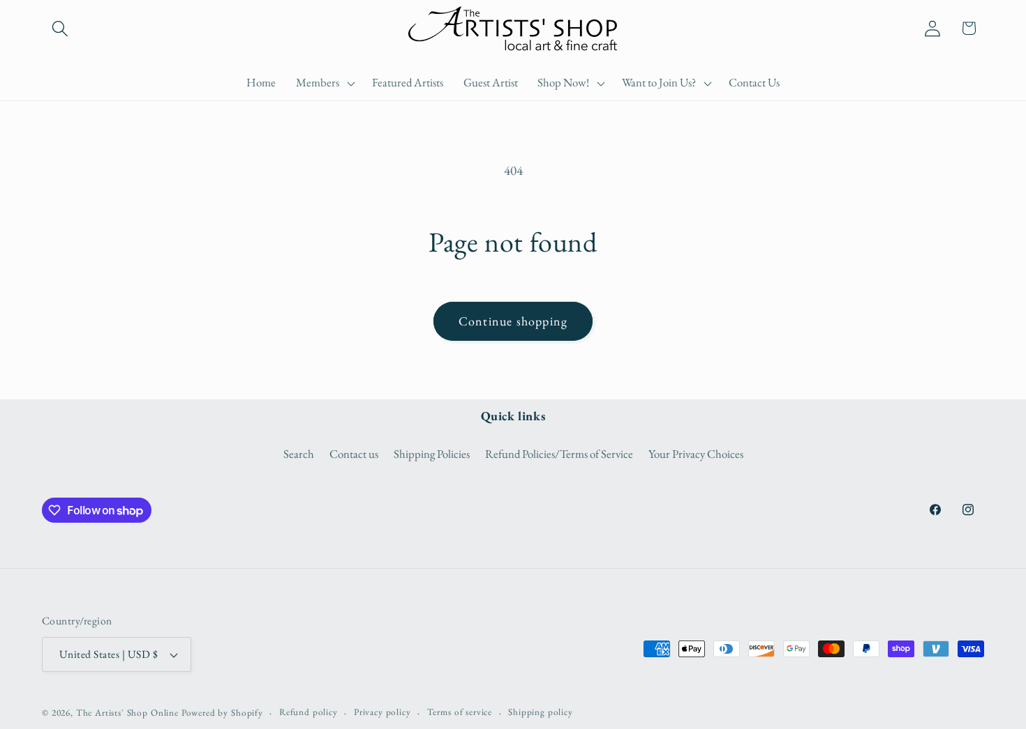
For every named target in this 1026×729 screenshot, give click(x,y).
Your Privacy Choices (695, 453)
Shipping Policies (432, 453)
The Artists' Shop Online (127, 713)
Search (298, 453)
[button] (60, 28)
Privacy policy (382, 712)
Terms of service (459, 712)
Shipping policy (540, 712)
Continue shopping (513, 321)
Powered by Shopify (222, 713)
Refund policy (308, 712)
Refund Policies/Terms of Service (559, 453)
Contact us (353, 453)
